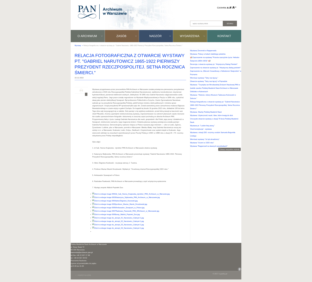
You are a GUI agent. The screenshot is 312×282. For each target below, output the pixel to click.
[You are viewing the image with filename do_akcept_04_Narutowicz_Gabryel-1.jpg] (118, 228)
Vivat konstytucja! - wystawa (201, 129)
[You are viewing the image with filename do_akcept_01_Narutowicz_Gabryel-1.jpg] (118, 218)
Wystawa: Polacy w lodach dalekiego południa (207, 54)
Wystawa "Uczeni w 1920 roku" (202, 143)
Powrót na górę (84, 275)
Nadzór (155, 36)
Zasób (121, 36)
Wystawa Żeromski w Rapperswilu (203, 51)
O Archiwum (87, 36)
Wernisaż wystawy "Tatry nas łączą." (204, 78)
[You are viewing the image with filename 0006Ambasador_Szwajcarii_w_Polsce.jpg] (118, 208)
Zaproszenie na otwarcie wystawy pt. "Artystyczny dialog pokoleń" (215, 68)
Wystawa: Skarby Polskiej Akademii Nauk (206, 112)
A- (228, 7)
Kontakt (224, 36)
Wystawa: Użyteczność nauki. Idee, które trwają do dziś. (211, 115)
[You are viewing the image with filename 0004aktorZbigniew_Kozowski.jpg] (115, 201)
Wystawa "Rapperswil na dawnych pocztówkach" (209, 146)
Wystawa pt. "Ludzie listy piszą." (202, 126)
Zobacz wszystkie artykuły (229, 149)
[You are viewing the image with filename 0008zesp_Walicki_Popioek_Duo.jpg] (116, 214)
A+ (234, 7)
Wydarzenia (189, 36)
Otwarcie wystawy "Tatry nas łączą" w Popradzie (208, 81)
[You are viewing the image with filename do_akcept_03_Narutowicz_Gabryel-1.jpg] (118, 225)
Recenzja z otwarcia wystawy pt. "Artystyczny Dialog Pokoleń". (214, 64)
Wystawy (78, 45)
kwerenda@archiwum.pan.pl (82, 252)
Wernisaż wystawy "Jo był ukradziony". (205, 139)
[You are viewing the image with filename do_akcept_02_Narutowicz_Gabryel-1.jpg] (118, 221)
